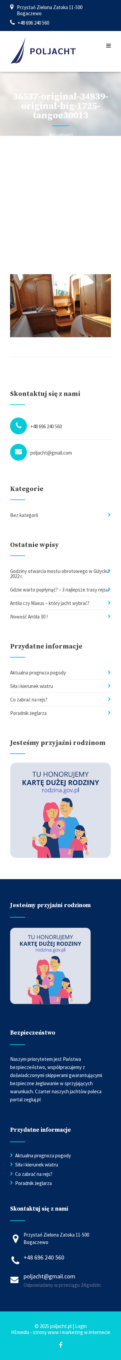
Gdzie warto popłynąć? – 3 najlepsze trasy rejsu (59, 589)
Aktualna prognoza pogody (38, 672)
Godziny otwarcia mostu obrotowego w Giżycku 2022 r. (59, 573)
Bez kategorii (24, 515)
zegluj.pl (32, 1099)
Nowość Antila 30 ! (29, 616)
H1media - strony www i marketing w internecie (60, 1332)
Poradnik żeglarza (28, 713)
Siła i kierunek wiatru (31, 686)
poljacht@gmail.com (51, 453)
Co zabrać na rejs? (28, 699)
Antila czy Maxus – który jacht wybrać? (49, 603)
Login (81, 1326)
